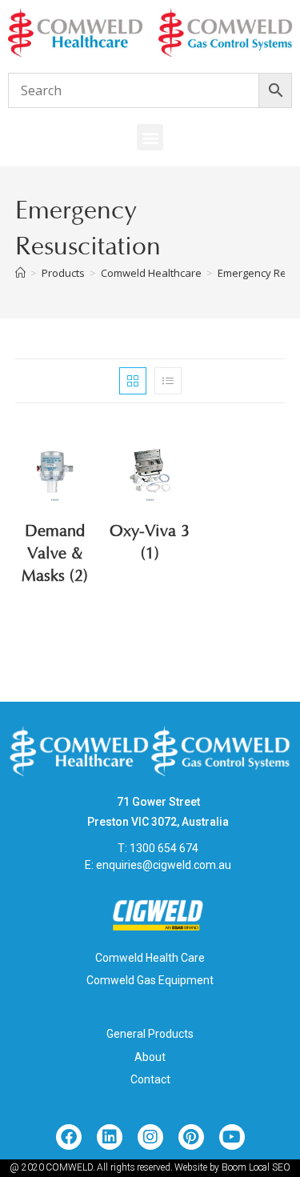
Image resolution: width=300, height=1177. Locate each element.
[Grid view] (132, 380)
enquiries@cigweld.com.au (163, 865)
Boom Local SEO (256, 1167)
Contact (150, 1079)
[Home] (20, 273)
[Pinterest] (191, 1137)
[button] (150, 137)
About (150, 1057)
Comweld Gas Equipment (150, 980)
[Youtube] (232, 1137)
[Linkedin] (109, 1137)
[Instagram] (150, 1137)
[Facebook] (69, 1137)
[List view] (168, 380)
